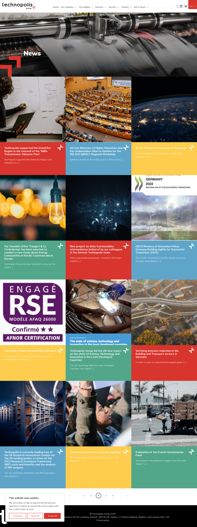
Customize (17, 516)
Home (56, 7)
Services (99, 7)
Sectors (112, 7)
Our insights (84, 7)
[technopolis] (18, 8)
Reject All (35, 516)
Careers (125, 7)
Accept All (52, 516)
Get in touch (140, 7)
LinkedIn (181, 6)
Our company (67, 7)
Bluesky (186, 6)
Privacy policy (102, 520)
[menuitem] (193, 6)
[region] (34, 508)
